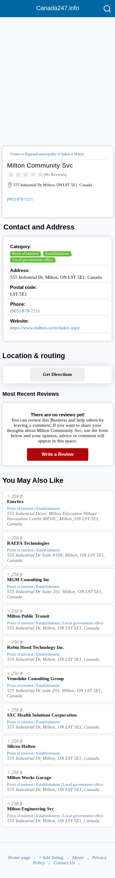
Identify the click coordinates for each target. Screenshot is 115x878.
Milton (79, 154)
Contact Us (64, 862)
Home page (19, 857)
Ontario (15, 154)
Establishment (57, 253)
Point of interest (25, 253)
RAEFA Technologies (28, 543)
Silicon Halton (21, 746)
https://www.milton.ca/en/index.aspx (45, 327)
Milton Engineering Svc (30, 808)
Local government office (32, 259)
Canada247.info (57, 8)
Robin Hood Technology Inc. (35, 647)
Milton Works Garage (29, 777)
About (78, 857)
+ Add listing (51, 857)
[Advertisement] (57, 79)
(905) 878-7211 (20, 199)
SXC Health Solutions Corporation (42, 715)
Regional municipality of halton (47, 154)
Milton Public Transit (28, 616)
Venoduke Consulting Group (35, 678)
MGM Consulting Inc (28, 579)
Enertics (15, 501)
